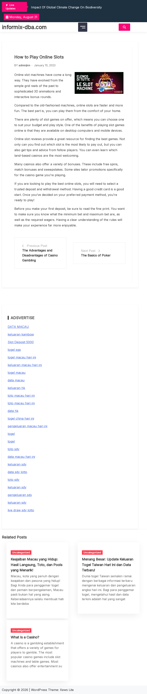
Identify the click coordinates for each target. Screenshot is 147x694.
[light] (138, 27)
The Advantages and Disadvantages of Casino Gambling (40, 255)
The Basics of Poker (96, 255)
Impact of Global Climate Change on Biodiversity (66, 7)
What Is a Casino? (25, 637)
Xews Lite (67, 690)
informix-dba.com (24, 27)
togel (11, 434)
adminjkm (24, 65)
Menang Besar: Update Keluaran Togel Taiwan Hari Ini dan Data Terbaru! (107, 564)
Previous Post (37, 246)
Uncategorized (21, 552)
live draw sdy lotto (21, 510)
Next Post (88, 251)
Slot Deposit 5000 (21, 342)
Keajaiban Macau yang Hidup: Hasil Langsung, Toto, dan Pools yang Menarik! (36, 564)
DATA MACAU (18, 327)
